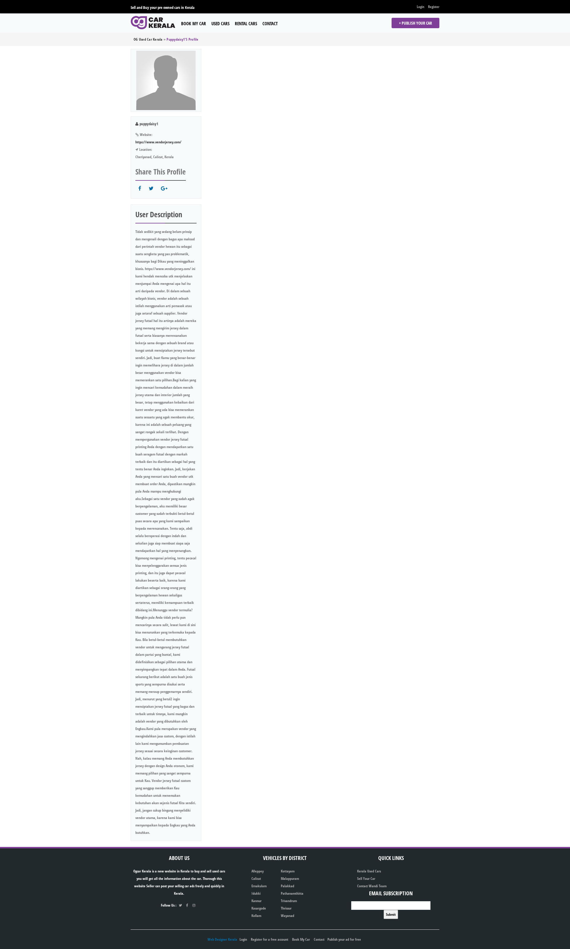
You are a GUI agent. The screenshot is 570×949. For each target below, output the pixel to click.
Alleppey (257, 871)
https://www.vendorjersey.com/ (158, 142)
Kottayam (287, 871)
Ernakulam (259, 885)
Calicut (256, 878)
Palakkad (287, 885)
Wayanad (287, 915)
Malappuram (290, 878)
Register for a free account (269, 939)
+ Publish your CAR (415, 23)
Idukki (256, 893)
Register (433, 6)
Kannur (256, 900)
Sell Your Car (366, 878)
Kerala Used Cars (369, 871)
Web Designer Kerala (222, 939)
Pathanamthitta (292, 893)
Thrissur (286, 908)
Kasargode (258, 908)
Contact (270, 23)
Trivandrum (289, 900)
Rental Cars (246, 23)
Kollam (256, 915)
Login (420, 6)
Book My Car (193, 23)
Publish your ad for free (344, 939)
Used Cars (220, 23)
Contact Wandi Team (372, 885)
